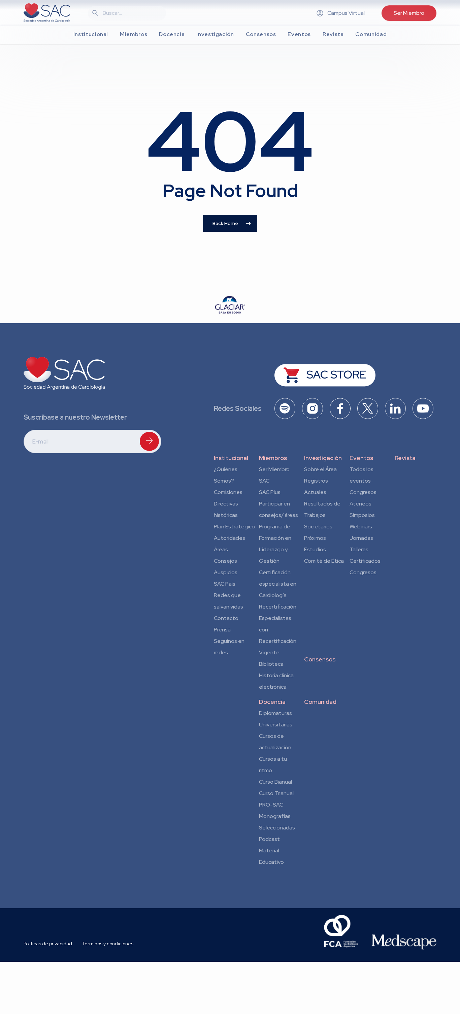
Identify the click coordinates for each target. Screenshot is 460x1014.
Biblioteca (271, 663)
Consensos (319, 659)
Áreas (221, 549)
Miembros (273, 458)
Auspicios (225, 572)
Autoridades (229, 538)
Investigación (323, 458)
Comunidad (320, 702)
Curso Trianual (276, 793)
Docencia (272, 702)
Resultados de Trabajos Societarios (322, 515)
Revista (405, 458)
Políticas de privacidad (48, 944)
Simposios (362, 515)
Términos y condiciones (107, 944)
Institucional (231, 458)
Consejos (225, 560)
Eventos (361, 458)
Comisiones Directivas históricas (228, 504)
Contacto (226, 618)
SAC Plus (270, 492)
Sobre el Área (320, 469)
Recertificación (277, 606)
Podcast (269, 839)
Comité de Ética (324, 560)
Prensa (222, 629)
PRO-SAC (271, 804)
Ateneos (360, 503)
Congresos (363, 492)
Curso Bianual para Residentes (275, 783)
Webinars (361, 526)
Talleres (359, 549)
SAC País (224, 583)
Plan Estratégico (234, 526)
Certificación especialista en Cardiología (277, 584)
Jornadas (361, 538)
